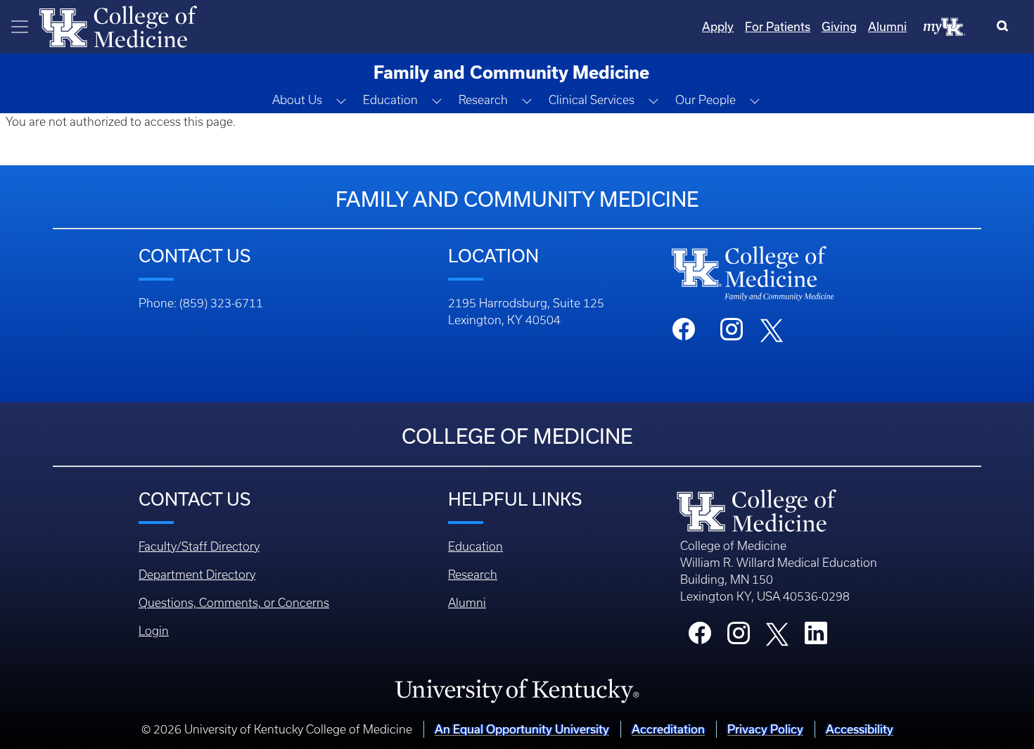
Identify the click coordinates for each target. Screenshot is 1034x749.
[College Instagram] (738, 637)
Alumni (887, 26)
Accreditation (668, 729)
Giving (839, 26)
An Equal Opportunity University (522, 729)
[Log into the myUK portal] (945, 26)
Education (475, 546)
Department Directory (197, 574)
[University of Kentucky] (516, 690)
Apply (718, 26)
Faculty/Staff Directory (199, 546)
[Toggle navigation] (19, 27)
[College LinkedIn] (816, 637)
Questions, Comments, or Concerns (234, 602)
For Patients (777, 26)
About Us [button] (297, 100)
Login (154, 631)
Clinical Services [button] (591, 100)
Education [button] (390, 100)
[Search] (1005, 26)
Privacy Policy (765, 729)
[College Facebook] (700, 637)
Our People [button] (705, 100)
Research (472, 574)
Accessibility (859, 729)
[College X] (777, 633)
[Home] (118, 25)
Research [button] (483, 100)
